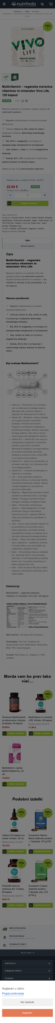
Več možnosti (27, 1002)
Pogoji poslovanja (13, 993)
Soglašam (27, 1012)
